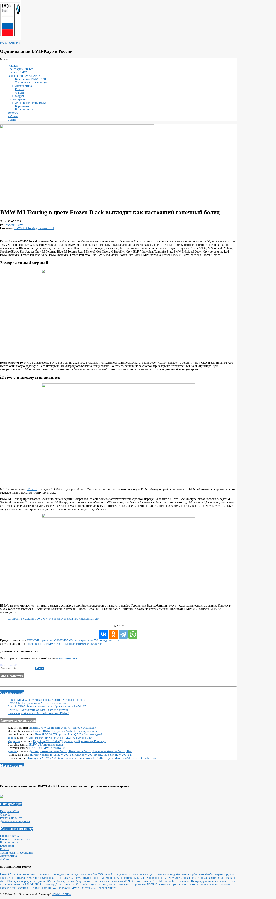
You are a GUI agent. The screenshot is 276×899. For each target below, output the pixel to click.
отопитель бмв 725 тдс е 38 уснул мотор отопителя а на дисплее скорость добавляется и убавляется (142, 874)
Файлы (4, 859)
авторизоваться (67, 658)
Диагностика (8, 856)
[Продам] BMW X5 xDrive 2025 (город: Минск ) (87, 887)
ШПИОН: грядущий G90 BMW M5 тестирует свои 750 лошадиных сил (53, 618)
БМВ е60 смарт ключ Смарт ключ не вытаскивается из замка (86, 881)
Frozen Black (46, 228)
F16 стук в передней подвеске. (27, 881)
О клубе (5, 814)
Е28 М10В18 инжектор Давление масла (50, 884)
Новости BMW (13, 224)
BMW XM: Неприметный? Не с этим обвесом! (37, 703)
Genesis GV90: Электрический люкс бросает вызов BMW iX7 (47, 706)
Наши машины (9, 842)
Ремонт (4, 849)
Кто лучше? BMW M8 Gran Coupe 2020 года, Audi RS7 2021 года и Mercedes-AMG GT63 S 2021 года (92, 758)
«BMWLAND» (61, 894)
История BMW (9, 811)
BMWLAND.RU (10, 43)
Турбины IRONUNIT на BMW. (36, 887)
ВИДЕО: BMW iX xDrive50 (47, 747)
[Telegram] (123, 634)
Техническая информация (16, 852)
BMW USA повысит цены (46, 744)
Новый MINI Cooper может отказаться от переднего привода (46, 699)
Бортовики (7, 845)
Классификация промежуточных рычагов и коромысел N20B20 (117, 884)
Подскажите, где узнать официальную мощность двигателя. (95, 877)
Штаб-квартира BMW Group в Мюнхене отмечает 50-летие (64, 643)
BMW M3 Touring (25, 228)
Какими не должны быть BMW (154, 877)
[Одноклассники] (113, 634)
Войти (12, 119)
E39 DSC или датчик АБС (142, 881)
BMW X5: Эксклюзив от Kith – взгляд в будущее (39, 709)
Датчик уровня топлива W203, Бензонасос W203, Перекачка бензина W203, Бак (80, 751)
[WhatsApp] (132, 634)
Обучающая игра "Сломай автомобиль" (200, 877)
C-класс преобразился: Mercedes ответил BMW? (38, 713)
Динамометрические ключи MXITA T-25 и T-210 (60, 737)
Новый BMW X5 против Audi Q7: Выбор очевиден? (62, 727)
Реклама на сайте (11, 817)
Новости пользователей (15, 839)
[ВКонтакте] (103, 634)
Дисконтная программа (15, 821)
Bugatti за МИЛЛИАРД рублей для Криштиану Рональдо (69, 741)
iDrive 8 (32, 489)
